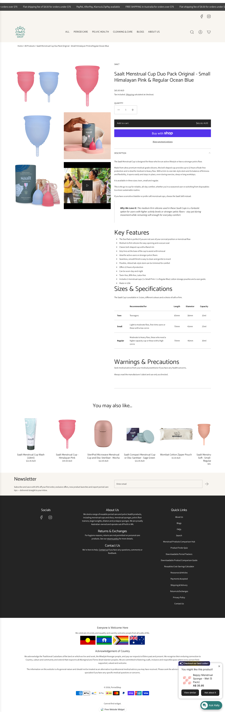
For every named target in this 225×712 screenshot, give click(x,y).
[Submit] (206, 484)
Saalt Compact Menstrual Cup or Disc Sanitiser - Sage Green (139, 456)
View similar (190, 692)
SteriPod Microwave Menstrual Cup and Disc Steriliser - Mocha (103, 456)
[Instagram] (209, 16)
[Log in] (200, 32)
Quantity (118, 103)
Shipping (130, 94)
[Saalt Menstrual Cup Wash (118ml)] (31, 434)
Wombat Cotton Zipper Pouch (176, 454)
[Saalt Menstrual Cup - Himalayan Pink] (67, 434)
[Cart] (209, 32)
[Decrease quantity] (118, 110)
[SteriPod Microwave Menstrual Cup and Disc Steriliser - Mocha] (103, 434)
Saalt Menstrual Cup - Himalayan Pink (67, 456)
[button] (18, 441)
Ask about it (210, 692)
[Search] (192, 32)
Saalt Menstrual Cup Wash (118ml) (30, 456)
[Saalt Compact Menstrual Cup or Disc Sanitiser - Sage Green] (140, 434)
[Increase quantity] (132, 110)
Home (20, 46)
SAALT (116, 64)
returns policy (113, 538)
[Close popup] (219, 666)
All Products (30, 46)
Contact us (103, 549)
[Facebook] (202, 16)
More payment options (163, 141)
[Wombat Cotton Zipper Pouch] (176, 434)
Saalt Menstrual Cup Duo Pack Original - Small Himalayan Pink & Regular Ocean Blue (73, 46)
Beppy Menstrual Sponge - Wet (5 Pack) (203, 678)
